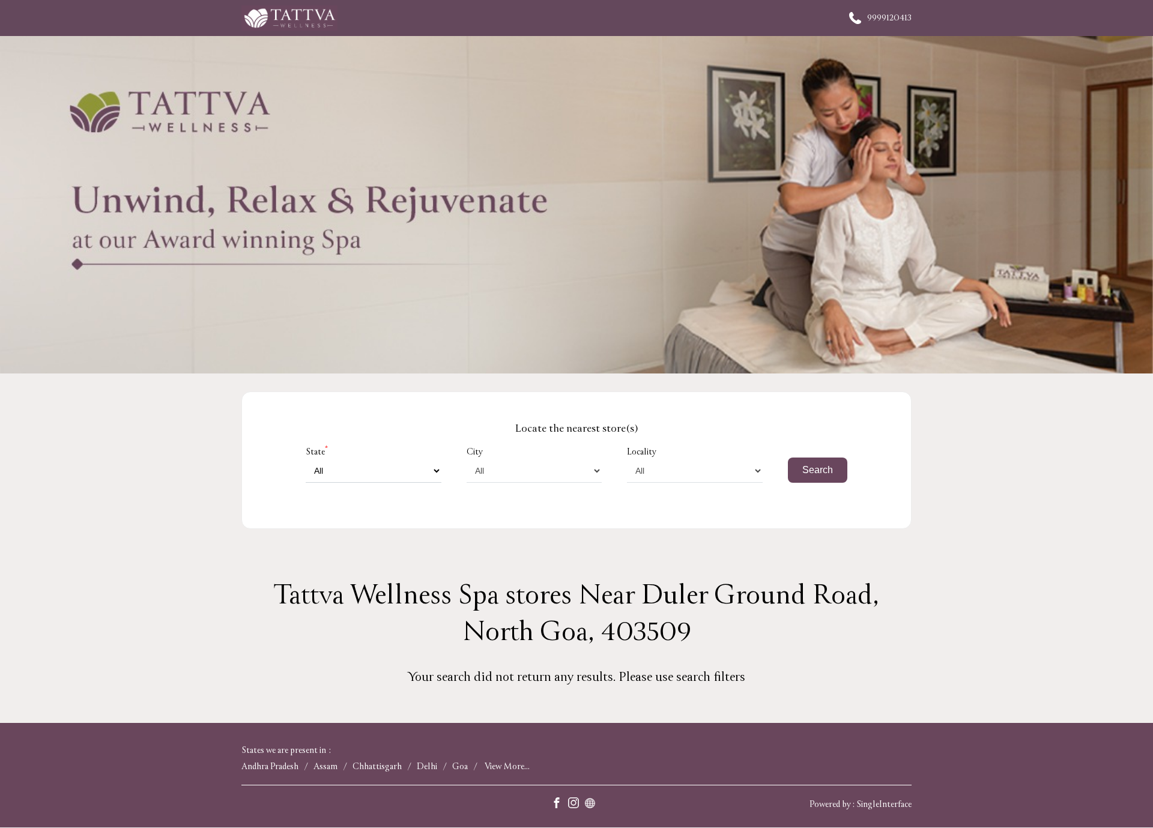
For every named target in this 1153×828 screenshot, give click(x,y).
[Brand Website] (593, 804)
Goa (460, 767)
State (317, 452)
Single (884, 805)
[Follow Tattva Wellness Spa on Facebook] (559, 804)
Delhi (427, 767)
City (475, 452)
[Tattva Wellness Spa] (289, 18)
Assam (325, 767)
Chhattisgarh (377, 767)
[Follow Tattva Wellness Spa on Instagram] (576, 804)
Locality (641, 452)
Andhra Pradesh (269, 767)
